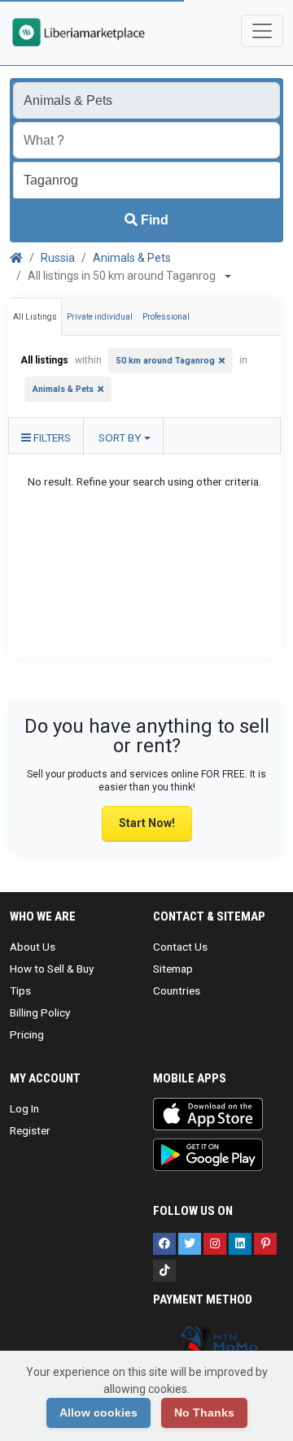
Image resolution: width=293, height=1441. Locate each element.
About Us (32, 946)
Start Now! (147, 822)
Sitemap (173, 968)
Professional (166, 316)
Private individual (100, 316)
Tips (20, 990)
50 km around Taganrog (165, 360)
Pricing (27, 1034)
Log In (24, 1108)
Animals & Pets (132, 257)
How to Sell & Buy (52, 968)
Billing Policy (40, 1012)
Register (30, 1130)
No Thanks (204, 1412)
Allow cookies (98, 1412)
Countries (176, 990)
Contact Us (180, 946)
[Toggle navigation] (262, 31)
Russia (58, 257)
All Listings (35, 316)
